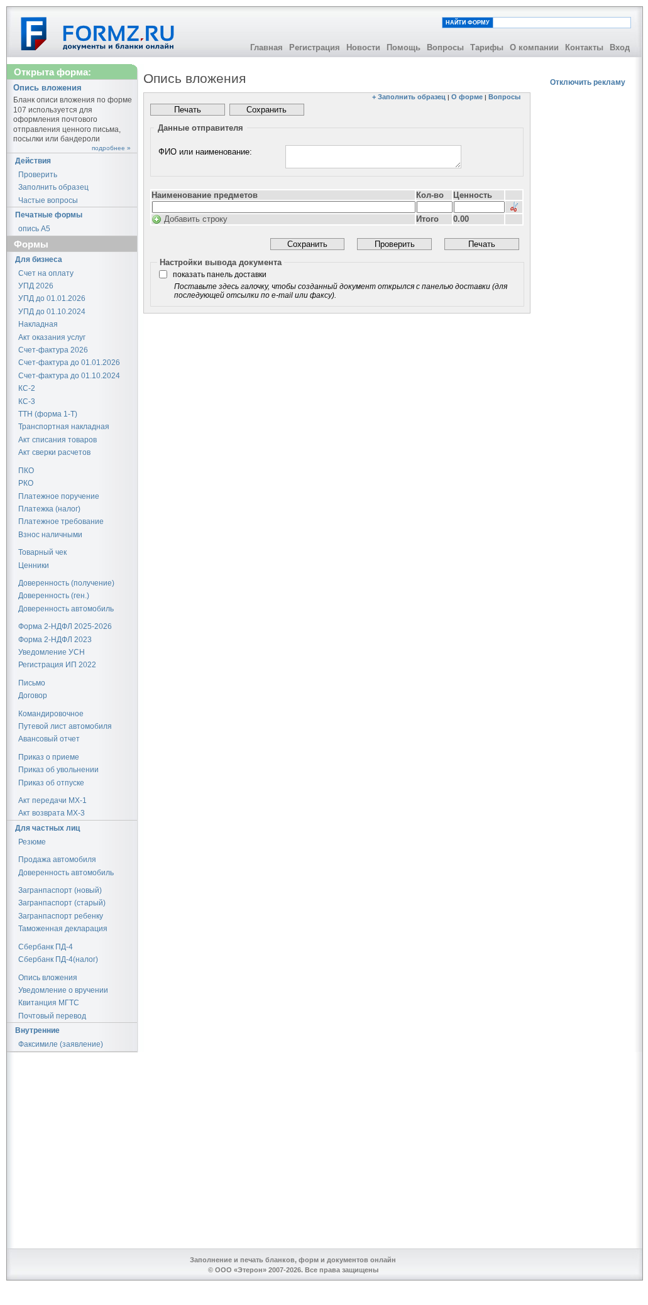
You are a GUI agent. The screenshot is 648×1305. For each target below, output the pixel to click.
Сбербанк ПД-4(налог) (58, 959)
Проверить (37, 174)
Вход (620, 47)
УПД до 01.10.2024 (51, 311)
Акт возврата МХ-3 (51, 813)
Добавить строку (196, 219)
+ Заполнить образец (409, 97)
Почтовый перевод (52, 1016)
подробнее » (111, 148)
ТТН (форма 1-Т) (47, 414)
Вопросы (445, 47)
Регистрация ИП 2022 (57, 664)
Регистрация (314, 47)
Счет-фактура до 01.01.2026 (69, 362)
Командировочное (51, 713)
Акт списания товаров (57, 439)
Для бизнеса (38, 259)
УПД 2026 (35, 285)
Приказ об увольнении (58, 769)
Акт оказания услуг (51, 337)
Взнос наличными (50, 534)
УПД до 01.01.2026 (51, 298)
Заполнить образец (53, 187)
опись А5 (34, 228)
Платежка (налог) (49, 509)
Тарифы (486, 47)
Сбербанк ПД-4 (45, 946)
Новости (363, 47)
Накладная (38, 324)
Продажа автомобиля (57, 859)
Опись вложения (47, 977)
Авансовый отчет (49, 738)
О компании (534, 47)
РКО (25, 483)
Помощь (403, 47)
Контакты (584, 47)
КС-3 (26, 401)
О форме (467, 97)
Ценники (33, 565)
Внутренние (37, 1030)
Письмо (31, 683)
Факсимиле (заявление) (60, 1044)
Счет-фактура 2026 (53, 350)
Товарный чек (42, 552)
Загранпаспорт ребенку (60, 916)
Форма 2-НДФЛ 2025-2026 (65, 626)
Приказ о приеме (48, 757)
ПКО (26, 470)
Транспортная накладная (63, 426)
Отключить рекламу (587, 82)
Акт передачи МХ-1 (52, 800)
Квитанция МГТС (48, 1002)
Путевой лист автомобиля (65, 726)
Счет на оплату (46, 273)
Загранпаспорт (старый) (62, 902)
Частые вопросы (48, 200)
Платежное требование (61, 521)
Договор (32, 695)
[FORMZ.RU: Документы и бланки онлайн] (98, 33)
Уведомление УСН (51, 652)
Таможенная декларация (62, 928)
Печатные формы (48, 214)
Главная (266, 47)
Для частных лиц (47, 828)
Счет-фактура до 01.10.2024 (69, 375)
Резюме (32, 842)
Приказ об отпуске (51, 782)
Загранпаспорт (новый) (60, 890)
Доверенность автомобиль (66, 608)
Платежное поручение (58, 496)
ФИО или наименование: (205, 151)
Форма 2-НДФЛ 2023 (55, 639)
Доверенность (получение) (66, 583)
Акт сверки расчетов (54, 452)
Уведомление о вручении (63, 990)
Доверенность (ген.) (53, 595)
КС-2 (26, 388)
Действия (33, 160)
